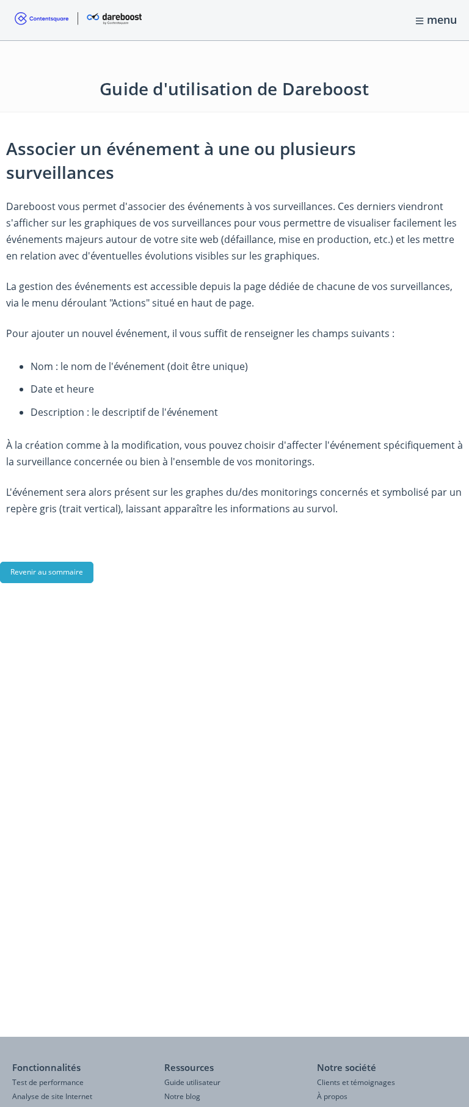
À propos (332, 1096)
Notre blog (182, 1096)
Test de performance (48, 1082)
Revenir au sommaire (46, 572)
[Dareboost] (78, 20)
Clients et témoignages (356, 1082)
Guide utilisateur (192, 1082)
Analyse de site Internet (52, 1096)
